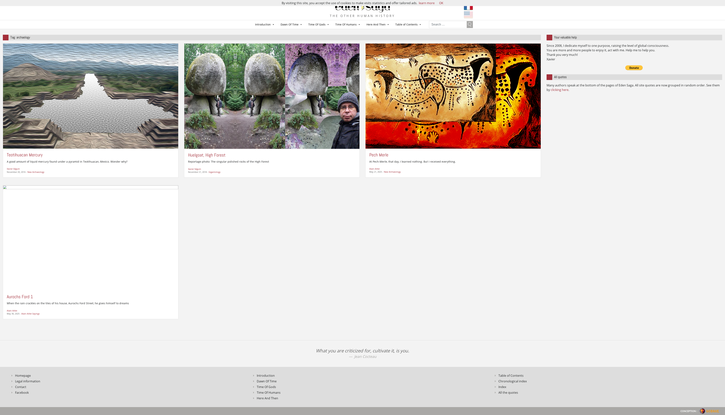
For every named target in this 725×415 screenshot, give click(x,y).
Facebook (22, 392)
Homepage (23, 376)
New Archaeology (35, 172)
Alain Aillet (374, 168)
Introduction (263, 24)
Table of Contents (406, 24)
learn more (427, 3)
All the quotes (508, 392)
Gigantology (215, 172)
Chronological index (512, 381)
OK (441, 3)
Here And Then (376, 24)
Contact (20, 387)
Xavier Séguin (13, 168)
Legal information (27, 381)
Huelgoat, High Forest (206, 155)
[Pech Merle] (453, 96)
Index (502, 387)
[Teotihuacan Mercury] (90, 96)
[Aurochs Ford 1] (90, 238)
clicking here (559, 90)
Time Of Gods (316, 24)
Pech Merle (378, 155)
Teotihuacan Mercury (24, 155)
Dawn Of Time (289, 24)
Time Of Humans (346, 24)
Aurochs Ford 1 (20, 297)
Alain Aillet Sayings (30, 313)
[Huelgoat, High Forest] (271, 96)
